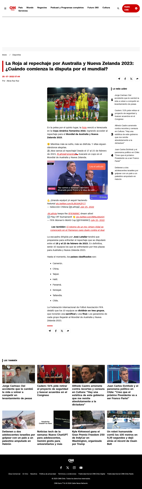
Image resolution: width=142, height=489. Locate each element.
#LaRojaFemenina (66, 154)
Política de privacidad (47, 474)
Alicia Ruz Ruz (13, 80)
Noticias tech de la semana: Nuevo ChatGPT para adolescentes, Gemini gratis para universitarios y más (52, 438)
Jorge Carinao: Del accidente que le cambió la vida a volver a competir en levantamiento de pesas (127, 99)
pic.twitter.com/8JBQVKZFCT (71, 203)
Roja (84, 127)
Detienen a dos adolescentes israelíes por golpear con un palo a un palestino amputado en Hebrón (126, 173)
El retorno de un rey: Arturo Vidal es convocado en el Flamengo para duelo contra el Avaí (77, 228)
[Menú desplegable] (5, 8)
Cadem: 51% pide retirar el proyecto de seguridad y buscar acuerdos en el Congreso (127, 115)
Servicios (23, 10)
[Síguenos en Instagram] (74, 467)
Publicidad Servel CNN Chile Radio (120, 474)
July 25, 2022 (87, 207)
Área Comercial (14, 474)
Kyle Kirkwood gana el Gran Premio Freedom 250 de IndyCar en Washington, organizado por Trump (88, 438)
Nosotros (33, 474)
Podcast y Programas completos (67, 7)
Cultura (106, 7)
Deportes (16, 54)
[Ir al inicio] (13, 8)
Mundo (29, 7)
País (20, 7)
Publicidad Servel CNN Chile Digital (91, 474)
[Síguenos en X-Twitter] (67, 467)
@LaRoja (52, 213)
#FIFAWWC (74, 213)
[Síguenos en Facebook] (61, 467)
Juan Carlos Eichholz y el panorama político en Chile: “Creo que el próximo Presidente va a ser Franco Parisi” (127, 155)
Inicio (4, 54)
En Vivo (25, 474)
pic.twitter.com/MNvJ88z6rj (90, 216)
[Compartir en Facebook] (125, 78)
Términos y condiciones (67, 474)
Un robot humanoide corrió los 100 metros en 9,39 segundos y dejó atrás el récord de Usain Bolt (122, 438)
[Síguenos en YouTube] (81, 467)
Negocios (42, 7)
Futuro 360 (93, 7)
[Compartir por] (137, 78)
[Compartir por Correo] (118, 78)
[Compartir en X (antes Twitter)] (131, 78)
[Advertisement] (23, 246)
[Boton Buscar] (118, 8)
